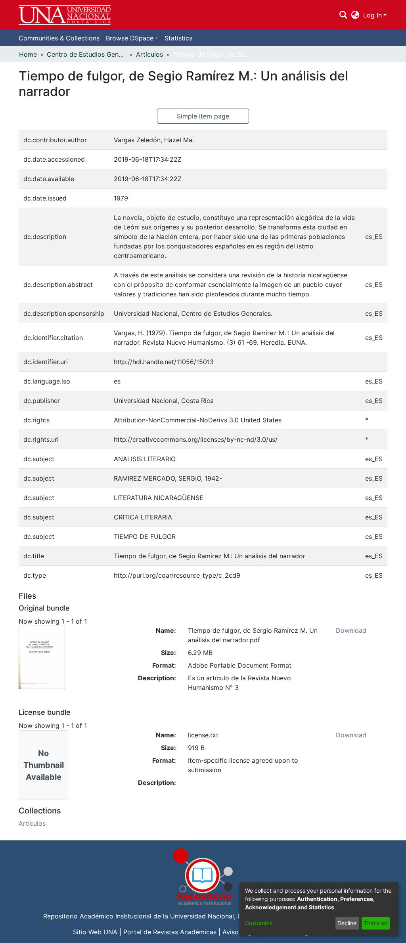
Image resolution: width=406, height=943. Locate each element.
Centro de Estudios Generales (86, 54)
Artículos (149, 54)
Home (28, 54)
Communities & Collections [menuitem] (59, 38)
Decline (346, 923)
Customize (258, 923)
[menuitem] (355, 15)
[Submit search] (343, 15)
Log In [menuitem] (372, 15)
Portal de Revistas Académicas (169, 932)
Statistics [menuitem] (178, 38)
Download (351, 630)
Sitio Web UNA (95, 932)
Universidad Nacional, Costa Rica (220, 916)
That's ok (375, 923)
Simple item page (203, 116)
